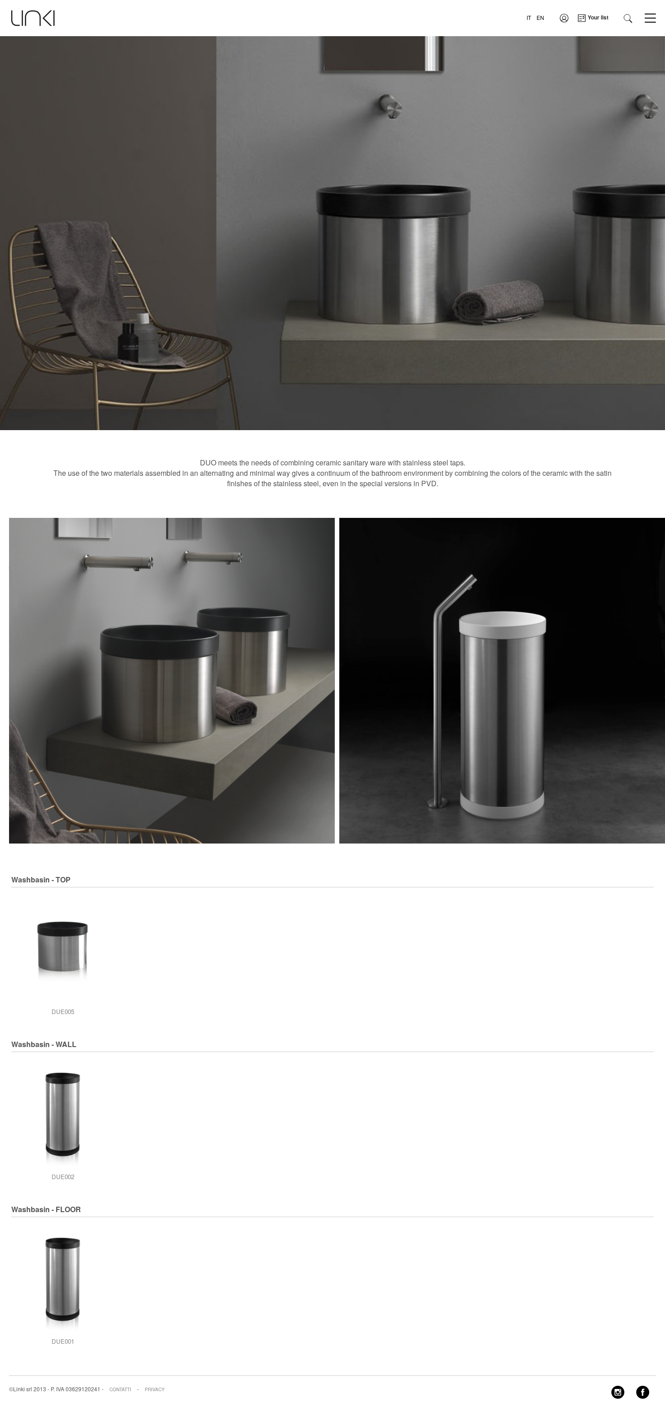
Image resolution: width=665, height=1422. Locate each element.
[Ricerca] (628, 17)
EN (540, 17)
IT (529, 17)
